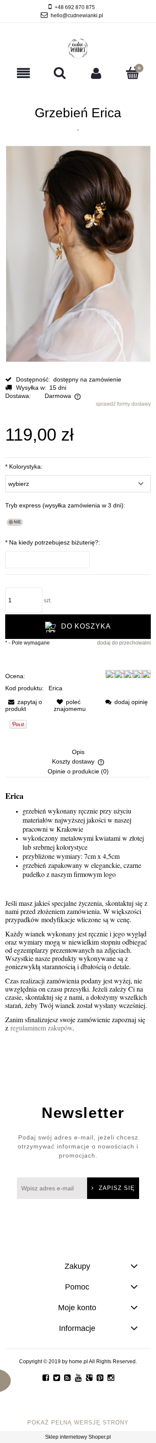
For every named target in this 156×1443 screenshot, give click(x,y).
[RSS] (67, 1378)
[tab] (78, 752)
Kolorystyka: (23, 466)
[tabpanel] (78, 912)
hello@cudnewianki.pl (77, 16)
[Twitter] (56, 1378)
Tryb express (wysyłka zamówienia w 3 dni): (65, 505)
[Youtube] (78, 1378)
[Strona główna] (78, 48)
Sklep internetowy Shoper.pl (78, 1437)
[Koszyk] (132, 72)
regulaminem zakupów (41, 1027)
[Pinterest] (100, 1378)
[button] (23, 73)
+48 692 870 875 (75, 7)
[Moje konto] (96, 73)
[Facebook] (45, 1378)
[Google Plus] (89, 1378)
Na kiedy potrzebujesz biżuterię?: (52, 542)
